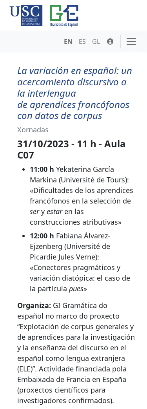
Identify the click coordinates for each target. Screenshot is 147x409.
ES (82, 41)
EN (68, 41)
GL (96, 41)
